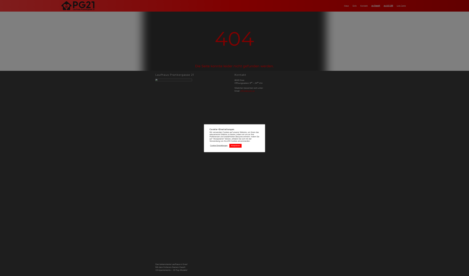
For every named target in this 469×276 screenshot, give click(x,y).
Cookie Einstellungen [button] (219, 146)
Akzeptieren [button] (235, 146)
